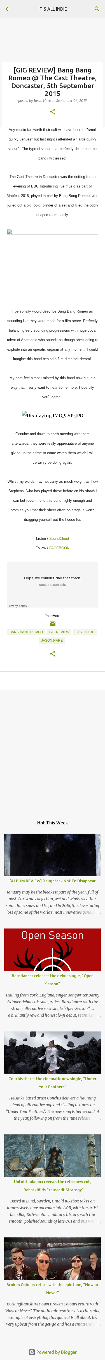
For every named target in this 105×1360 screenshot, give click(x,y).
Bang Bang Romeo (26, 632)
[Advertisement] (52, 750)
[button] (52, 112)
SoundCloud (59, 538)
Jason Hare (52, 641)
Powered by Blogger (56, 1352)
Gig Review (59, 632)
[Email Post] (52, 626)
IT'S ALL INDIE (52, 8)
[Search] (97, 9)
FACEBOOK (59, 548)
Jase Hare (85, 632)
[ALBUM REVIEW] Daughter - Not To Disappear (53, 881)
